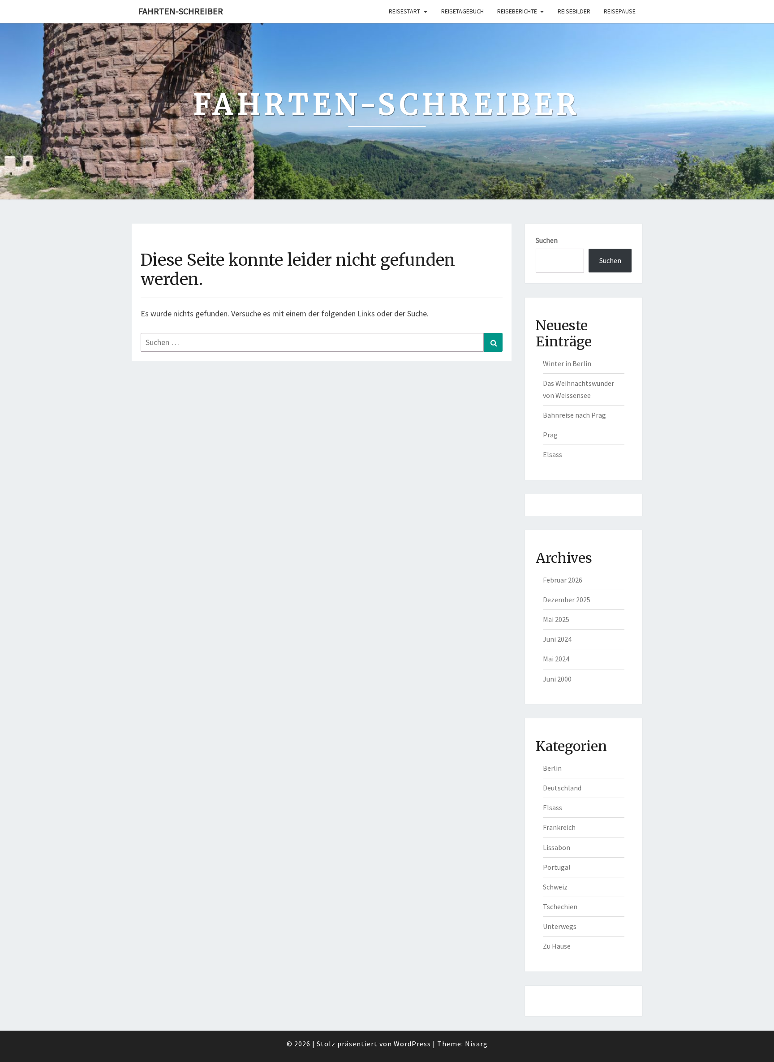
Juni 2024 (557, 639)
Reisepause (620, 11)
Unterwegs (559, 926)
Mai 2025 (556, 619)
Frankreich (559, 827)
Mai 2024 (556, 658)
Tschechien (560, 906)
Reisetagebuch (462, 11)
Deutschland (562, 787)
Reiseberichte (517, 11)
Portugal (557, 867)
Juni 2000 (557, 678)
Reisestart (404, 11)
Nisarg (476, 1043)
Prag (550, 434)
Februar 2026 (562, 579)
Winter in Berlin (567, 363)
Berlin (552, 768)
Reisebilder (574, 11)
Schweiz (555, 886)
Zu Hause (557, 945)
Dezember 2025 (566, 599)
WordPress (412, 1043)
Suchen (547, 240)
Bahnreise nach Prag (574, 414)
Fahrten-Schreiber (180, 11)
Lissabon (556, 847)
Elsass (552, 454)
